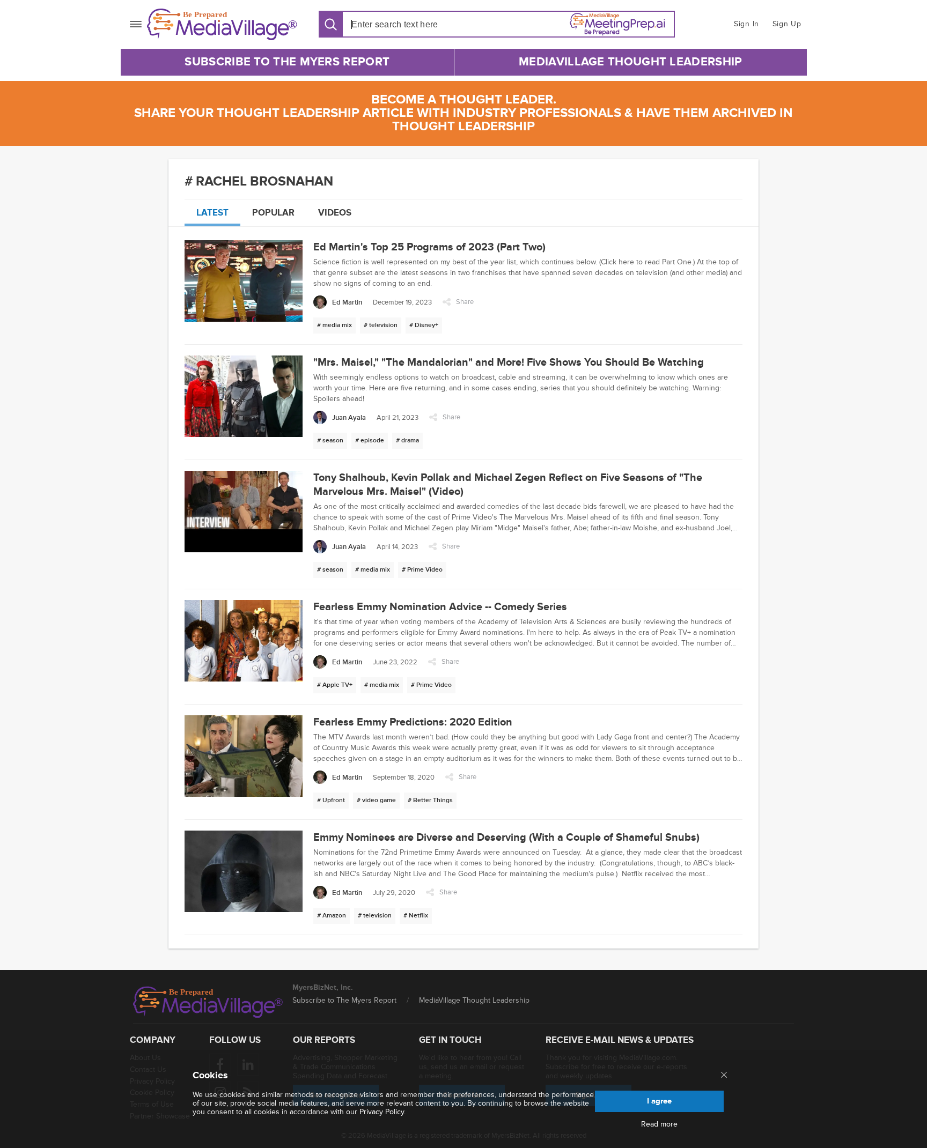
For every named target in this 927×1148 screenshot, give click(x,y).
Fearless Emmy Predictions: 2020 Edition (412, 722)
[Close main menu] (723, 1075)
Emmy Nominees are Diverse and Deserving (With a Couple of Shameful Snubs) (506, 837)
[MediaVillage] (222, 24)
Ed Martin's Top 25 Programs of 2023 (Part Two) (429, 247)
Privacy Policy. (382, 1111)
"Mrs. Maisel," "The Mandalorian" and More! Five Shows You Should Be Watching (508, 362)
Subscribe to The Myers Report (287, 62)
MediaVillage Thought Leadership (630, 62)
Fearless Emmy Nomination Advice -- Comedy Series (440, 607)
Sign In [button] (746, 23)
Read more (659, 1124)
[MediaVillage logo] (208, 1002)
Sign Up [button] (786, 23)
